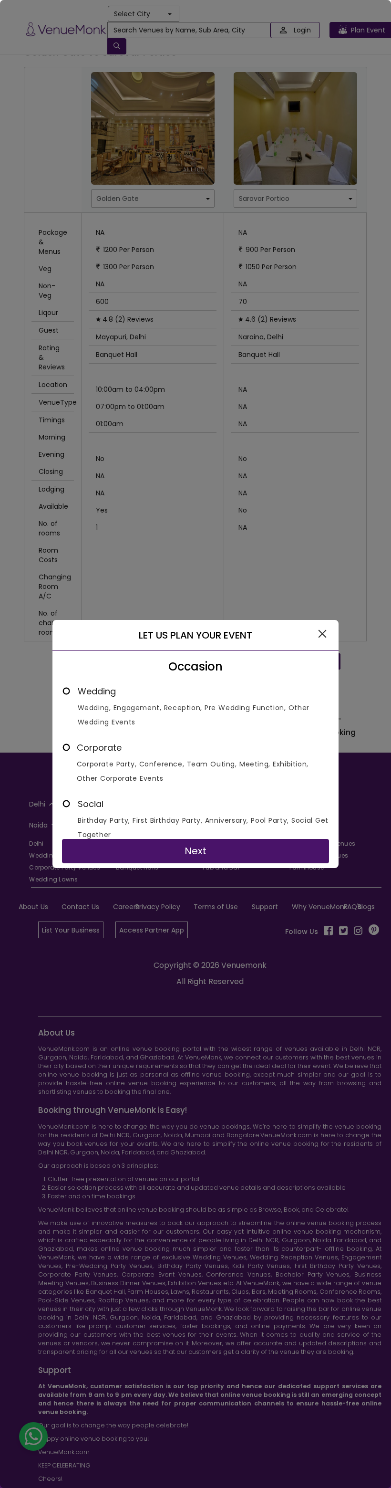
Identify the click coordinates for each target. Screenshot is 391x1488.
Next (195, 851)
